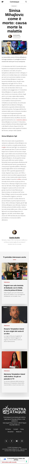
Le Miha (18, 179)
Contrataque (14, 2)
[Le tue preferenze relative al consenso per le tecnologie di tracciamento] (26, 461)
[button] (2, 1)
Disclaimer (11, 432)
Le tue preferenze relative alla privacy (16, 459)
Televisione (14, 6)
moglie (4, 147)
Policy (22, 429)
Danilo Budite (16, 35)
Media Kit (18, 432)
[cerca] (26, 2)
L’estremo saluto (21, 120)
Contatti (15, 429)
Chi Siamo (8, 429)
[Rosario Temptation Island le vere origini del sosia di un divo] (14, 327)
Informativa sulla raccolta (9, 462)
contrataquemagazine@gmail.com (10, 449)
